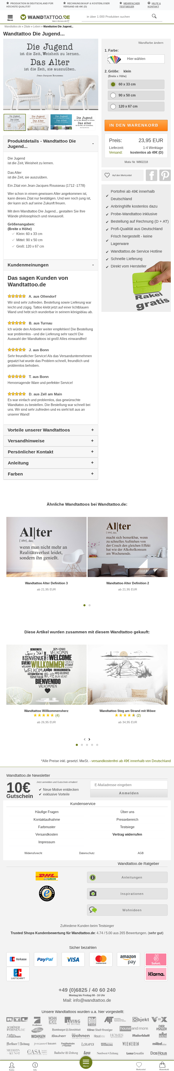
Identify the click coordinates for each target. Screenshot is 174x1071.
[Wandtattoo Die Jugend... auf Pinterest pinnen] (164, 175)
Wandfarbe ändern (150, 42)
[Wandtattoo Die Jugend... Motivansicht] (38, 122)
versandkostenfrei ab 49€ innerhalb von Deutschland (131, 761)
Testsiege (127, 827)
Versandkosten (46, 834)
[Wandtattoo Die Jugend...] (50, 74)
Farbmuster (46, 827)
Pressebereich (127, 819)
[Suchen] (154, 16)
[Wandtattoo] (45, 17)
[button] (84, 605)
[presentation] (85, 739)
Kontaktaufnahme (47, 819)
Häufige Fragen (47, 812)
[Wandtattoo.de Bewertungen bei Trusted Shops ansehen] (47, 900)
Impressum (46, 842)
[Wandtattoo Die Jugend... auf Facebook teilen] (150, 175)
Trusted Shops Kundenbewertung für (53, 933)
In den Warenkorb (134, 125)
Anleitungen (132, 877)
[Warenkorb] (162, 1066)
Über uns (127, 812)
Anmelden (129, 793)
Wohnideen (132, 910)
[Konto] (11, 1066)
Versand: (115, 152)
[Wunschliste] (139, 1066)
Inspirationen (132, 894)
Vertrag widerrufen (127, 834)
